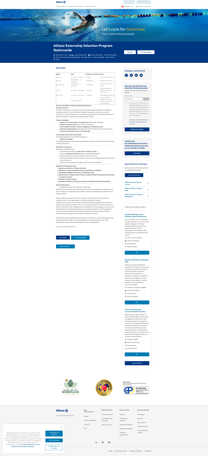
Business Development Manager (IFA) (137, 261)
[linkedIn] (96, 442)
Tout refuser (54, 440)
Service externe (141, 422)
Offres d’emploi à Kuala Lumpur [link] (133, 183)
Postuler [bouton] (62, 237)
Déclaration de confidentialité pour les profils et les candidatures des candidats (138, 121)
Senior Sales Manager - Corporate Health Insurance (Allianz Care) (135, 311)
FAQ (85, 428)
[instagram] (103, 442)
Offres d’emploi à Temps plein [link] (133, 189)
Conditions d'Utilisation (135, 451)
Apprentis (122, 414)
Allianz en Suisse (106, 425)
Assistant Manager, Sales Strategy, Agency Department (136, 215)
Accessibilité (147, 451)
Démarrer (137, 153)
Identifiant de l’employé (144, 2)
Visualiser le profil (129, 2)
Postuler (130, 52)
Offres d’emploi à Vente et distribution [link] (134, 195)
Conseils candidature (90, 420)
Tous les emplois (134, 175)
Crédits (111, 451)
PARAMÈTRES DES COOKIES (54, 447)
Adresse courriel (128, 96)
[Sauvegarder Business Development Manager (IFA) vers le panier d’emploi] (137, 302)
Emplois (71, 6)
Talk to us (86, 424)
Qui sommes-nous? (107, 414)
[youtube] (109, 442)
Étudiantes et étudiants (126, 425)
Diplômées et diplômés (126, 428)
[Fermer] (61, 427)
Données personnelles (121, 451)
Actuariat (140, 418)
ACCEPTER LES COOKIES (54, 433)
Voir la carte (64, 246)
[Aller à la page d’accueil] (61, 2)
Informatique (141, 414)
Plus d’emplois (137, 363)
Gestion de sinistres (142, 426)
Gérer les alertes (137, 129)
